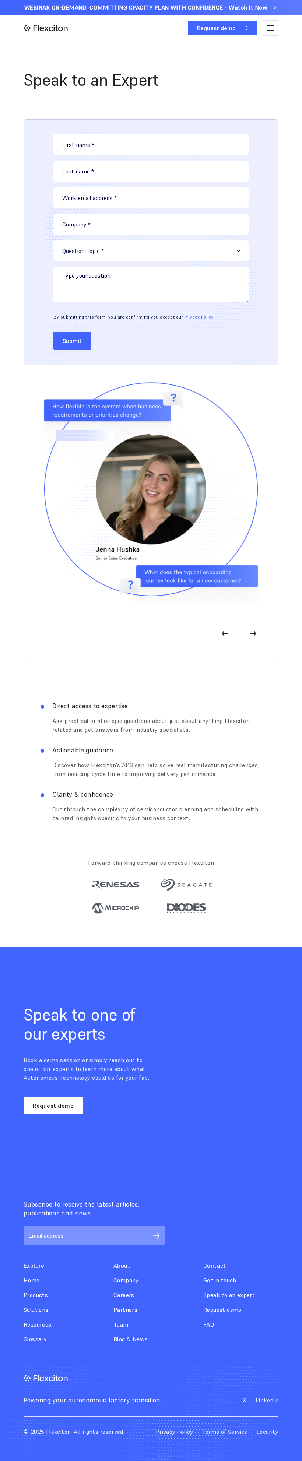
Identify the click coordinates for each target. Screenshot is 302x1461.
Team (121, 1324)
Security (267, 1431)
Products (36, 1295)
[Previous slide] (225, 633)
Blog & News (130, 1339)
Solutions (36, 1309)
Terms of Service (224, 1431)
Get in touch (219, 1280)
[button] (270, 28)
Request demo (53, 1105)
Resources (38, 1324)
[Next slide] (252, 633)
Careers (123, 1295)
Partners (125, 1309)
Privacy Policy (199, 317)
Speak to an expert (229, 1295)
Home (32, 1280)
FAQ (208, 1324)
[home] (46, 28)
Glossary (35, 1339)
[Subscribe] (156, 1235)
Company (126, 1280)
